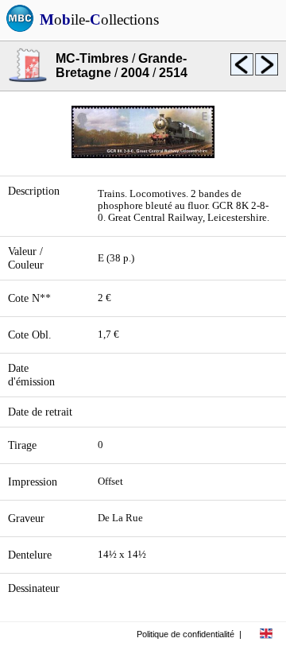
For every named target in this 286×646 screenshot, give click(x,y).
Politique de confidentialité (185, 634)
